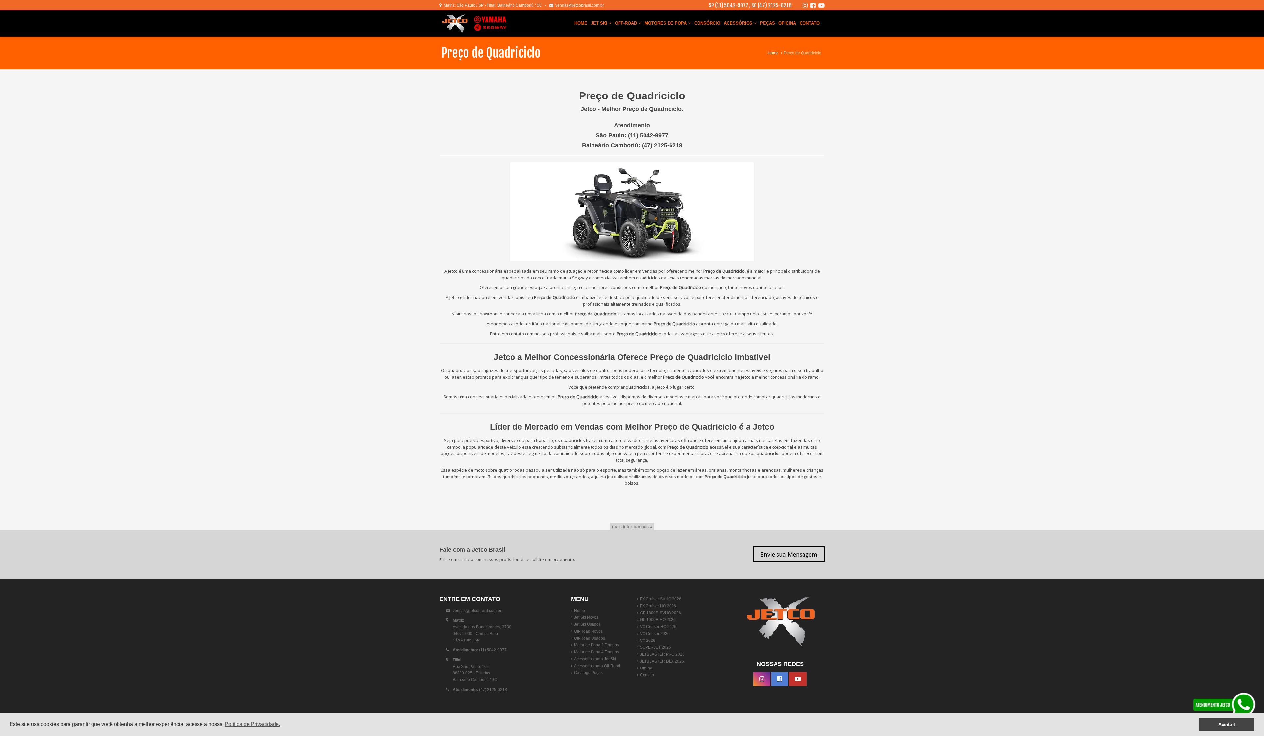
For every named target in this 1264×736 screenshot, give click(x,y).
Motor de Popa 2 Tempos (596, 645)
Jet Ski (600, 23)
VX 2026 (647, 640)
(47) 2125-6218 (662, 145)
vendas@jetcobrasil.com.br (578, 5)
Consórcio (707, 23)
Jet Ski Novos (586, 617)
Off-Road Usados (589, 638)
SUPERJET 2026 (655, 647)
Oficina (787, 23)
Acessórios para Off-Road (597, 666)
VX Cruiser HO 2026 (658, 626)
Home (580, 23)
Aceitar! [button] (1227, 724)
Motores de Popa (666, 23)
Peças (767, 23)
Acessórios (739, 23)
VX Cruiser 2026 (655, 633)
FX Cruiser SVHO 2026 (660, 599)
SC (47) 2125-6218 (771, 5)
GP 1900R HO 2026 (658, 619)
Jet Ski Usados (587, 624)
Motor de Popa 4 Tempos (596, 652)
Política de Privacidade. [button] (252, 724)
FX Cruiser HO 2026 (658, 606)
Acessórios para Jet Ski (595, 659)
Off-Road (626, 23)
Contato (810, 23)
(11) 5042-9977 (648, 135)
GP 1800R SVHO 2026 (660, 613)
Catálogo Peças (588, 672)
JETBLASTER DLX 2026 (662, 661)
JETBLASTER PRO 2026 (662, 654)
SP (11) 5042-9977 (728, 5)
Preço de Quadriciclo (490, 53)
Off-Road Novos (588, 631)
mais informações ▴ (632, 526)
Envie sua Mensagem (788, 554)
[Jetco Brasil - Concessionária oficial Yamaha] (478, 23)
